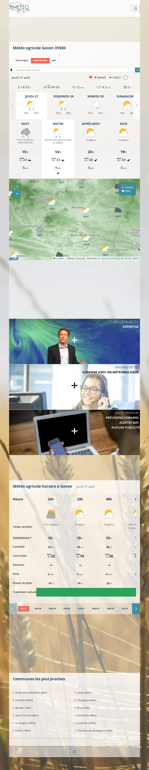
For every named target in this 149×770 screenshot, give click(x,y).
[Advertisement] (79, 29)
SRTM (127, 258)
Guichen (24, 700)
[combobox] (77, 69)
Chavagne (86, 700)
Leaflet (59, 258)
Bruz (83, 707)
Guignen (86, 723)
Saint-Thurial (27, 715)
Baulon (23, 707)
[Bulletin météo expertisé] (74, 341)
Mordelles (86, 715)
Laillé (23, 730)
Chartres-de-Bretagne (94, 730)
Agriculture (40, 60)
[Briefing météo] (74, 387)
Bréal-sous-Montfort (31, 692)
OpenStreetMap (110, 258)
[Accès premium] (74, 432)
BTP (54, 60)
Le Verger (25, 723)
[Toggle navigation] (135, 8)
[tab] (23, 608)
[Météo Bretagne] (19, 8)
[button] (9, 236)
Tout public (21, 60)
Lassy (84, 692)
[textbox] (77, 70)
